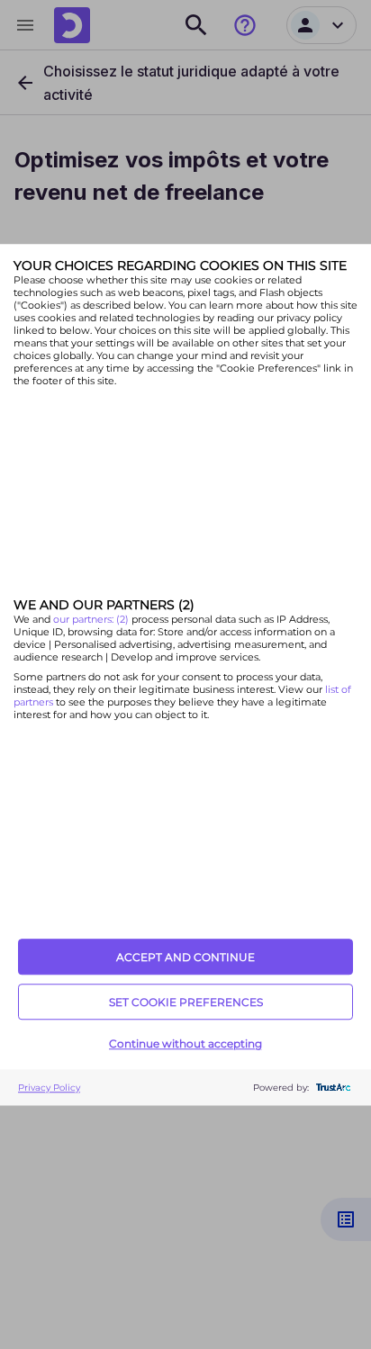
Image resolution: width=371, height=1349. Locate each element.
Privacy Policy (49, 1087)
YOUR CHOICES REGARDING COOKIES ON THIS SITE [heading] (180, 265)
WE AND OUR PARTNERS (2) (104, 606)
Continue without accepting (185, 1043)
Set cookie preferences (186, 1002)
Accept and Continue (185, 957)
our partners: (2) (92, 620)
